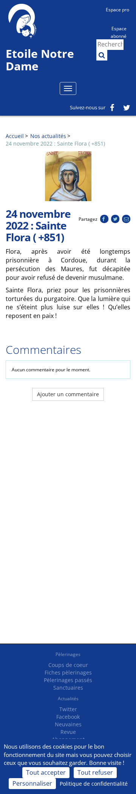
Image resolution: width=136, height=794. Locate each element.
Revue (68, 731)
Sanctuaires (68, 687)
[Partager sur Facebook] (104, 219)
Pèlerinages (68, 654)
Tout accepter (46, 772)
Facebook (68, 716)
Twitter (68, 709)
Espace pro (117, 9)
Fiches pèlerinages (68, 672)
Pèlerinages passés (68, 680)
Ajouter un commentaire (68, 394)
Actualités (68, 698)
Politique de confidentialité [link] (94, 783)
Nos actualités (48, 136)
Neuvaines (68, 724)
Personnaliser (32, 783)
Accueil (15, 136)
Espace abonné (119, 31)
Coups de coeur (68, 664)
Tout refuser (95, 772)
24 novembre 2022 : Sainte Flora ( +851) (55, 143)
